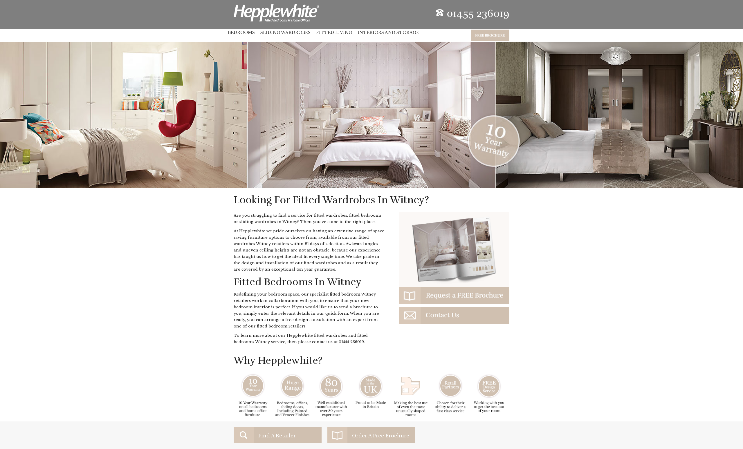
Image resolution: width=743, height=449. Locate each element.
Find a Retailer (277, 435)
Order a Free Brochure (380, 435)
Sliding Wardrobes (285, 32)
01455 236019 (351, 341)
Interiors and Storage (388, 32)
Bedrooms (241, 32)
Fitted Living (334, 32)
